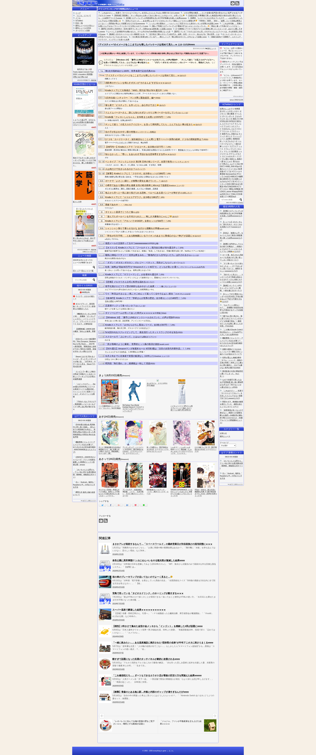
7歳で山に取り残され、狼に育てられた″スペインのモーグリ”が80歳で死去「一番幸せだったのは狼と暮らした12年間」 (231, 321)
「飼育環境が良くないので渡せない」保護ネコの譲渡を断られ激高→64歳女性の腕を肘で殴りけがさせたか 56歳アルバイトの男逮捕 (231, 415)
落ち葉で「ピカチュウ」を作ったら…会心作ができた (131, 105)
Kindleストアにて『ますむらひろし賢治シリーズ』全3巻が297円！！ (138, 325)
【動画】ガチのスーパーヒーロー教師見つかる (126, 34)
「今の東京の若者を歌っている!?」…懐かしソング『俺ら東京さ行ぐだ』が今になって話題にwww (169, 37)
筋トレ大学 (77, 202)
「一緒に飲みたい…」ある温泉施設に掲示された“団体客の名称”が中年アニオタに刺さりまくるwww (162, 642)
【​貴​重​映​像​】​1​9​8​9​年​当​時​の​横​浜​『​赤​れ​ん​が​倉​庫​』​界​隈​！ (84, 331)
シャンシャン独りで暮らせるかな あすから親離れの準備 (132, 228)
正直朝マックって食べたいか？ (120, 305)
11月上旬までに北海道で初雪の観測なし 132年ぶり (129, 356)
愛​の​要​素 (230, 114)
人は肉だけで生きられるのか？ (120, 169)
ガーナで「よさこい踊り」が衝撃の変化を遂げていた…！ (133, 181)
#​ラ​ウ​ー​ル (236, 171)
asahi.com (164, 228)
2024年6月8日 (118, 636)
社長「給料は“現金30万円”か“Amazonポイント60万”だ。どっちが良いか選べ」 (143, 267)
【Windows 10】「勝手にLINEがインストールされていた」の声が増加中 (140, 317)
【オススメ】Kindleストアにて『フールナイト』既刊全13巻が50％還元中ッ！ (142, 247)
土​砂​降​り (229, 139)
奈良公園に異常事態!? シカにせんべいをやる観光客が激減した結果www (148, 560)
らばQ (136, 212)
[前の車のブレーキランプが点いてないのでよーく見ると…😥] (105, 582)
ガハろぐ (150, 282)
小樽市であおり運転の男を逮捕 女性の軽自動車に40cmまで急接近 (137, 185)
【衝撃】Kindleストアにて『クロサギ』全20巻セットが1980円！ (136, 173)
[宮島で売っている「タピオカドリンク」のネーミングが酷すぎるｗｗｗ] (105, 598)
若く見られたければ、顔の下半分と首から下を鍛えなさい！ (84, 240)
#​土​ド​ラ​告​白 (231, 194)
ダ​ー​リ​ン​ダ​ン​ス (228, 116)
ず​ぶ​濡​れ (225, 159)
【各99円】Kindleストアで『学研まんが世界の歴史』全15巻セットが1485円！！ (143, 298)
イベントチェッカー (180, 162)
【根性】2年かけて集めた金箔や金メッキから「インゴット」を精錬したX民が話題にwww (157, 626)
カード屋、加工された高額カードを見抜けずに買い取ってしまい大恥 (231, 257)
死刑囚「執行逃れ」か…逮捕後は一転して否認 (127, 363)
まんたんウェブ (226, 346)
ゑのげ (182, 75)
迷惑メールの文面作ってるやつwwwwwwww (126, 243)
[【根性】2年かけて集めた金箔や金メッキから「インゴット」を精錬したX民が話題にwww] (105, 631)
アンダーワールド (177, 263)
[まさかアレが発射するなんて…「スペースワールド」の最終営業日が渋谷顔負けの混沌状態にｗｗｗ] (105, 549)
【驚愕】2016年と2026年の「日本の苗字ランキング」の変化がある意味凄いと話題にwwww (136, 29)
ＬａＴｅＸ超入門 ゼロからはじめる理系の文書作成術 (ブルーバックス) (84, 122)
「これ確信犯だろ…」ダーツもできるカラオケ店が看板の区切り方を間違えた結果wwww (157, 675)
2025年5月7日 (118, 653)
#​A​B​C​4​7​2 (234, 176)
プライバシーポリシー (238, 96)
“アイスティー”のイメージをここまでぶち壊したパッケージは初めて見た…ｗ (142, 75)
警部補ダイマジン (185, 150)
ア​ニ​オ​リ (227, 126)
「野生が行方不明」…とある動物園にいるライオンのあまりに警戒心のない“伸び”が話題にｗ (149, 236)
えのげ (237, 251)
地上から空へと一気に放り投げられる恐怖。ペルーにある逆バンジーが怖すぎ (142, 193)
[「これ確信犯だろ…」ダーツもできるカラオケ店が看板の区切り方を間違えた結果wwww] (105, 680)
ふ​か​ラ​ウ (230, 109)
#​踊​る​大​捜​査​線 (234, 189)
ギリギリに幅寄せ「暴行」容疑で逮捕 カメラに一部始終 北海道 (131, 189)
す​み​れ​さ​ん (226, 129)
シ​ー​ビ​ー (225, 146)
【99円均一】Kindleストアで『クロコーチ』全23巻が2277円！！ (136, 147)
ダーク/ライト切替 (82, 31)
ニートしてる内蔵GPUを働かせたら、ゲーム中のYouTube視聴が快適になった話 (139, 31)
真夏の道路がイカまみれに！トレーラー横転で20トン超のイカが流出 (231, 351)
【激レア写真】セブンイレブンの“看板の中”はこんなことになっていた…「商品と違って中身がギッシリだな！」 (196, 26)
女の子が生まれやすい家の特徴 (120, 132)
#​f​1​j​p (237, 166)
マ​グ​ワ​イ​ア (233, 146)
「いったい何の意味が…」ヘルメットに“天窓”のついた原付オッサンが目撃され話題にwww (183, 23)
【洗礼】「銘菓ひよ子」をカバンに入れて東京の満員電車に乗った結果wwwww (231, 235)
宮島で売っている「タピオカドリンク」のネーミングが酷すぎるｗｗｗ (148, 593)
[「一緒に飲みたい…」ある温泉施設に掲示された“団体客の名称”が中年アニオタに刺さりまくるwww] (105, 647)
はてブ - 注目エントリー (236, 484)
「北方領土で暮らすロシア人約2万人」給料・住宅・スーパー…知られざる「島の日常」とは (183, 34)
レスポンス (121, 143)
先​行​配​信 (234, 151)
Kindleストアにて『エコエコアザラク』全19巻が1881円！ (133, 197)
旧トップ (76, 271)
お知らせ (223, 433)
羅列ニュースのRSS (83, 28)
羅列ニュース (211, 48)
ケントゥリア (110, 352)
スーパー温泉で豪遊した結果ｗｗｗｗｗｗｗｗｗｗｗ (139, 609)
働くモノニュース (168, 286)
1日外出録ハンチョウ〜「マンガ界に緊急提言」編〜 (130, 98)
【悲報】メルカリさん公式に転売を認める (125, 282)
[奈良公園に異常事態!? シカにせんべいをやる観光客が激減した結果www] (105, 565)
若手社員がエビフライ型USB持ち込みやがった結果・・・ (133, 286)
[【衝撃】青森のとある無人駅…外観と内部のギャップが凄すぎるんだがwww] (105, 697)
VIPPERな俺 (153, 243)
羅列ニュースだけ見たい (84, 26)
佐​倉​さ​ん (232, 159)
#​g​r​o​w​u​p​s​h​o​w (231, 174)
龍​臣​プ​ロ (236, 119)
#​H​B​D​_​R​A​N (230, 166)
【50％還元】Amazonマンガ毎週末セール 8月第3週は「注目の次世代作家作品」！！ (146, 348)
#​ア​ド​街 (231, 181)
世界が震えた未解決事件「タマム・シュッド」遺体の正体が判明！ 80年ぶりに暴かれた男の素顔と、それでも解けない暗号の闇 (231, 363)
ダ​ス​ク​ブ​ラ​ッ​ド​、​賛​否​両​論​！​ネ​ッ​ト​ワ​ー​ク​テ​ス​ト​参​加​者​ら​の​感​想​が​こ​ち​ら (84, 306)
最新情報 (93, 80)
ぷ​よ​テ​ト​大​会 (234, 164)
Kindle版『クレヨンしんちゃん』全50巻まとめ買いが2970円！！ (136, 117)
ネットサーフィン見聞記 (145, 132)
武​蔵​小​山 (234, 134)
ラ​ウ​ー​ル (225, 131)
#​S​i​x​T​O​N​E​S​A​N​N (230, 186)
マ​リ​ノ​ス (227, 151)
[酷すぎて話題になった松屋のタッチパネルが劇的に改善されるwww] (105, 664)
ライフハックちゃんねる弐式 (192, 267)
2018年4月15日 (118, 587)
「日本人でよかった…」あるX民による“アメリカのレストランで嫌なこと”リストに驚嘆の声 (159, 21)
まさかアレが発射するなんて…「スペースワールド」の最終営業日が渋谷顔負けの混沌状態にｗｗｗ (162, 544)
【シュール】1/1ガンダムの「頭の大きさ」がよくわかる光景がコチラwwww (231, 224)
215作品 (123, 352)
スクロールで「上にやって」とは (121, 337)
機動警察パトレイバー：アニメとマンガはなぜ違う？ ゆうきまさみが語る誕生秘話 (231, 340)
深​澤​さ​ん (223, 109)
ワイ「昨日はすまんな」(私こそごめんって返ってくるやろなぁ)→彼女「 (140, 294)
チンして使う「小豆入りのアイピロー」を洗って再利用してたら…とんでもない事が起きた (149, 124)
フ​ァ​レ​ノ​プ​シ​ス (230, 149)
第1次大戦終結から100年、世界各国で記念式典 (127, 71)
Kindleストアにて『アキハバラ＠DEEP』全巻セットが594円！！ (136, 221)
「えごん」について (83, 16)
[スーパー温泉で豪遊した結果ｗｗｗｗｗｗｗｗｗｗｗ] (105, 615)
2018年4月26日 (118, 620)
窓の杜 (224, 313)
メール (78, 18)
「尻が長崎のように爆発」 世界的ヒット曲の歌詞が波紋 (132, 344)
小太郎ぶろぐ (186, 193)
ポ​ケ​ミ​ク (229, 136)
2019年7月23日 (118, 604)
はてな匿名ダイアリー (147, 337)
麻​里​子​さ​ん (226, 134)
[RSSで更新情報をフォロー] (237, 3)
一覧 (81, 23)
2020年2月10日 (118, 571)
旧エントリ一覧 (87, 271)
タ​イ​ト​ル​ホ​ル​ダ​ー (229, 156)
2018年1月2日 (118, 554)
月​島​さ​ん (225, 164)
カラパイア (140, 169)
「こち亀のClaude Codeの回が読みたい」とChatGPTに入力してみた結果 (231, 332)
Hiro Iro (128, 205)
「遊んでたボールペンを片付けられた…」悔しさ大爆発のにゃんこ (137, 216)
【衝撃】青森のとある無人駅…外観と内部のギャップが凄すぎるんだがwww (150, 692)
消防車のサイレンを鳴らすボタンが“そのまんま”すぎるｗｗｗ (135, 83)
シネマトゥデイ (232, 407)
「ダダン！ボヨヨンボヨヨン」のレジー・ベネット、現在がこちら (137, 262)
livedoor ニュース (176, 185)
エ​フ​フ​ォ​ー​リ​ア (228, 124)
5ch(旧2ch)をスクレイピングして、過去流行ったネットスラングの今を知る (141, 332)
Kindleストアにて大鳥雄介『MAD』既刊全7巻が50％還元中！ (134, 90)
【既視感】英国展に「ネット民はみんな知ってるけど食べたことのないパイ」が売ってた (148, 15)
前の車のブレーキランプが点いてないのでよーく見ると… (141, 577)
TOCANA (229, 326)
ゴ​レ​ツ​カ (229, 119)
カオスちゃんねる (183, 294)
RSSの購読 (236, 64)
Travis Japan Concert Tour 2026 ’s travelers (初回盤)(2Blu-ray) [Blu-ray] (83, 74)
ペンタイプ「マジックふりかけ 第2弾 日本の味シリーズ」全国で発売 (138, 161)
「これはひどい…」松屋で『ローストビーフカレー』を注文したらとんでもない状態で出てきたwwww (139, 13)
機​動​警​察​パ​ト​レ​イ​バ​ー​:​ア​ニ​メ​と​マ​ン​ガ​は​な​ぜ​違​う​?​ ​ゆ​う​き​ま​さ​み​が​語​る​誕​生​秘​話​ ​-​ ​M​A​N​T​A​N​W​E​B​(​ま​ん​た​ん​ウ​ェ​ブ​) (84, 447)
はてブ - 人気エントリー (89, 500)
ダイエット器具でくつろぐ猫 (119, 212)
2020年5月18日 (118, 702)
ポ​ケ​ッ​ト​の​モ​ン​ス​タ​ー (230, 111)
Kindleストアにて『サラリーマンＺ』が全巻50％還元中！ (132, 274)
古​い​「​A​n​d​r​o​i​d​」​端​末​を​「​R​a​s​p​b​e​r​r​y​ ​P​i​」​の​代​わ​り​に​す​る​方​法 (231, 475)
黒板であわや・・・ (115, 204)
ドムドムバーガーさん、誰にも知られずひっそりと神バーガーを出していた (141, 112)
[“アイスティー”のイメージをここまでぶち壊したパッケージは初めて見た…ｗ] (127, 505)
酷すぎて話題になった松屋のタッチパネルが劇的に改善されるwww (146, 659)
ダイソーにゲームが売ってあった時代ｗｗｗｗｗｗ (129, 313)
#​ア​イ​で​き (228, 171)
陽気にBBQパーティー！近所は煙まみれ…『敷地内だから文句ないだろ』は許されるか (147, 255)
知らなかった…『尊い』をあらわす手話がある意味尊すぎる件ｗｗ (137, 154)
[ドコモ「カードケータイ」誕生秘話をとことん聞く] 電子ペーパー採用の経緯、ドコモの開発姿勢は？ (154, 139)
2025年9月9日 (118, 686)
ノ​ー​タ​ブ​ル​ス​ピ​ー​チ (230, 141)
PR (166, 90)
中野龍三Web (160, 313)
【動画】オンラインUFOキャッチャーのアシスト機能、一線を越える (231, 288)
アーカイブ (224, 443)
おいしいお (183, 113)
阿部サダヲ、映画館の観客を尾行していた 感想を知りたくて (231, 404)
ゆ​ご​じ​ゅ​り (228, 161)
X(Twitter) (239, 67)
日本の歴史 (109, 301)
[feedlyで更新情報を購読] (233, 3)
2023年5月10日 (118, 669)
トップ (78, 13)
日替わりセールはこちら (89, 251)
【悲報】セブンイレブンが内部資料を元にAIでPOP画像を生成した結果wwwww (156, 18)
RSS (153, 71)
